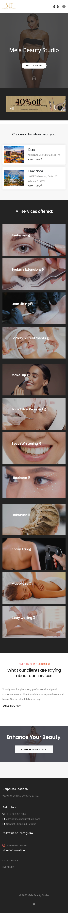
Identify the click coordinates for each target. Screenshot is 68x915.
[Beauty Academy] (58, 6)
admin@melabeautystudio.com (23, 819)
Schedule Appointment (34, 749)
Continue (34, 159)
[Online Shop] (54, 6)
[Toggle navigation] (64, 6)
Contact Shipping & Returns (21, 824)
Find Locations (34, 65)
